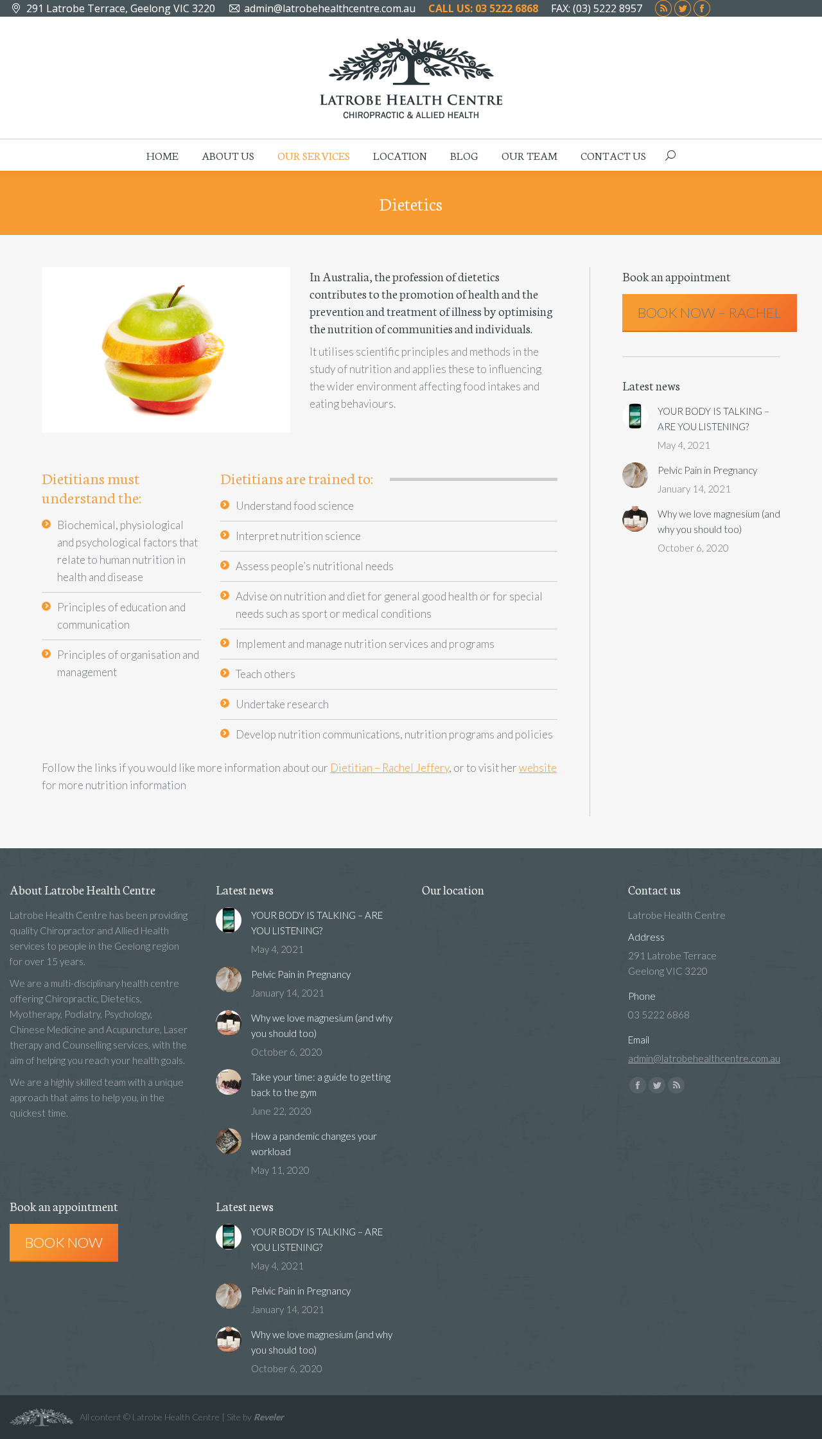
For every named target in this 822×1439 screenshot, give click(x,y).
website (538, 767)
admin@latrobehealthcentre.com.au (329, 8)
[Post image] (635, 416)
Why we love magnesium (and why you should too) (719, 521)
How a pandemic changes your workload (314, 1143)
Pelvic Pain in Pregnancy (707, 470)
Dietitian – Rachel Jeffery (389, 767)
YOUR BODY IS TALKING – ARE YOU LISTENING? (713, 418)
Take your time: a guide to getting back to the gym (320, 1084)
